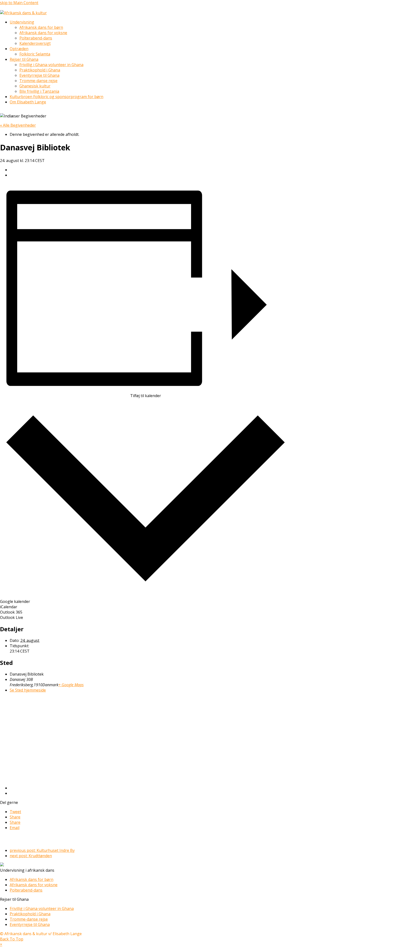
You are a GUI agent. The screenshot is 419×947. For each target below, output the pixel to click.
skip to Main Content (19, 2)
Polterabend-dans (26, 890)
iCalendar (8, 606)
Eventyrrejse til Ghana (30, 924)
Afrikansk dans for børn (31, 879)
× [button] (1, 944)
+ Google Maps (71, 684)
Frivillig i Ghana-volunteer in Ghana (42, 908)
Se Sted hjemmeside (28, 690)
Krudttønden (31, 855)
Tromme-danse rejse (29, 919)
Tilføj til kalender (145, 395)
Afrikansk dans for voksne (33, 884)
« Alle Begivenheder (18, 125)
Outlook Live (11, 617)
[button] (15, 811)
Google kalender (15, 601)
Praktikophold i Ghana (30, 913)
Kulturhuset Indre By (42, 850)
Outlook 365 (11, 612)
